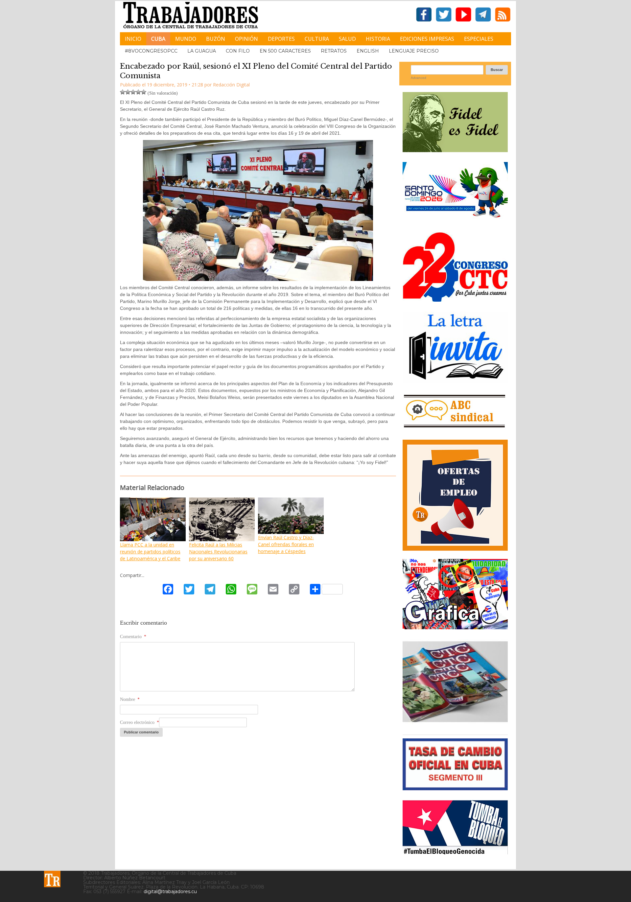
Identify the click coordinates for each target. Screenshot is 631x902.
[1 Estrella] (122, 92)
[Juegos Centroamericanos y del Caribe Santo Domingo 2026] (455, 219)
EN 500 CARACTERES (285, 51)
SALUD (347, 38)
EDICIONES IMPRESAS (427, 38)
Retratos (334, 51)
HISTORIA (378, 38)
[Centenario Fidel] (455, 149)
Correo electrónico (139, 722)
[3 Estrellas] (133, 92)
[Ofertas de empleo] (455, 495)
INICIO (133, 38)
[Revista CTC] (455, 722)
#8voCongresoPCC (151, 51)
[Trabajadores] (52, 879)
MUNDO (185, 38)
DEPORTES (281, 38)
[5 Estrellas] (143, 92)
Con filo (238, 51)
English (368, 51)
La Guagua (201, 51)
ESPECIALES (478, 38)
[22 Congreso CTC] (455, 299)
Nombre (130, 699)
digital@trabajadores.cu (170, 891)
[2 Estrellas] (127, 92)
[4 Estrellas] (138, 92)
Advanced (418, 78)
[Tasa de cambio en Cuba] (455, 787)
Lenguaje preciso (414, 51)
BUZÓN (215, 38)
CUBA (158, 38)
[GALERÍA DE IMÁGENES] (455, 626)
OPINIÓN (246, 38)
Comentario (133, 636)
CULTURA (317, 38)
